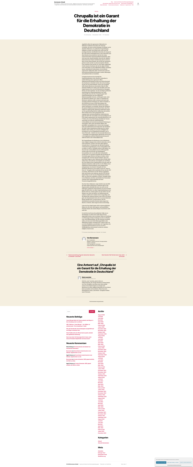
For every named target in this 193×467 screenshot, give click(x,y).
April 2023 (100, 384)
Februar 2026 (101, 325)
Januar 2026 (101, 327)
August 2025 (101, 335)
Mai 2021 (100, 424)
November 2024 (102, 351)
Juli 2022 (100, 400)
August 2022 (101, 398)
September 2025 (102, 334)
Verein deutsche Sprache (113, 4)
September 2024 (102, 354)
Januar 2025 (101, 348)
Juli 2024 (100, 358)
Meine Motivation (103, 4)
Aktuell (96, 11)
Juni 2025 (100, 339)
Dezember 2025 (102, 328)
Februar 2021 (101, 429)
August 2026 (101, 315)
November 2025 (102, 330)
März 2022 (100, 407)
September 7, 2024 (97, 34)
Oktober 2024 (101, 353)
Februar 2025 (101, 346)
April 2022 (100, 405)
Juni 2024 (100, 360)
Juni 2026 (100, 318)
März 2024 (100, 365)
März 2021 (100, 427)
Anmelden (100, 451)
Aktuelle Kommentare (103, 443)
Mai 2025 (100, 341)
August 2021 (101, 419)
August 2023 (101, 377)
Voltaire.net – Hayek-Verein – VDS (127, 4)
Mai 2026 (100, 320)
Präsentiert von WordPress (105, 464)
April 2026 (100, 321)
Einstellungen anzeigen (185, 462)
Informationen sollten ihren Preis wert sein (111, 3)
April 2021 (100, 426)
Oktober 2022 (101, 394)
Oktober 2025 (101, 332)
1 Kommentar (106, 34)
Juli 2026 (100, 316)
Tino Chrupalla (103, 232)
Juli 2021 (100, 421)
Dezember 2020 (102, 433)
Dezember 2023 (102, 370)
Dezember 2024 (102, 349)
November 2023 (102, 372)
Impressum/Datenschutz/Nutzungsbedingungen (174, 465)
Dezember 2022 (102, 391)
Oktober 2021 (101, 415)
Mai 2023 (100, 382)
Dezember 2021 (102, 412)
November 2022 (102, 393)
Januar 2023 (101, 389)
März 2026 (100, 323)
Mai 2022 (100, 403)
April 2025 (100, 342)
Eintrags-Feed (101, 452)
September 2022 (102, 396)
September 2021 (102, 417)
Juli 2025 (100, 337)
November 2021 (102, 414)
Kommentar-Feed (102, 454)
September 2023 (102, 375)
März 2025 (100, 344)
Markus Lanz (93, 232)
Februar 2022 (101, 408)
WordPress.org (102, 456)
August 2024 (101, 356)
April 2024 (100, 363)
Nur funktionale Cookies (173, 462)
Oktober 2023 (101, 374)
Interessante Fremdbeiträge (127, 3)
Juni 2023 (100, 381)
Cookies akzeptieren (161, 462)
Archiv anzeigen (90, 247)
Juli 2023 (100, 379)
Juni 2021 (100, 422)
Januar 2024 (101, 368)
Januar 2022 (101, 410)
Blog (112, 1)
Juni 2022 (100, 401)
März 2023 (100, 386)
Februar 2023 (101, 388)
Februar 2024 (101, 367)
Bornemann (89, 34)
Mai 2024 (100, 361)
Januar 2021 (101, 431)
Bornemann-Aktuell (59, 2)
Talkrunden (98, 232)
